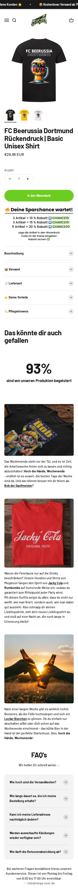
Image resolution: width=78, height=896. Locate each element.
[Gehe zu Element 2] (24, 115)
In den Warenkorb (39, 195)
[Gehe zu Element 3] (38, 115)
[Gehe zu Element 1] (10, 115)
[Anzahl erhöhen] (27, 179)
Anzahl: (9, 170)
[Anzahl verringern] (10, 179)
